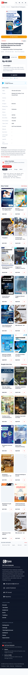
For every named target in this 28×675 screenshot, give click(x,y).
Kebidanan (5, 632)
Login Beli (14, 75)
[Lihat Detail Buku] (11, 214)
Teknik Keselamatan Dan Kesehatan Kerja (20, 504)
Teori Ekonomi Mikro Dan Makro (20, 355)
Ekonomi (8, 7)
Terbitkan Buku (18, 666)
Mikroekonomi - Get (20, 325)
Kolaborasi (5, 610)
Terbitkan (4, 615)
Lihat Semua (24, 186)
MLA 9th (10, 169)
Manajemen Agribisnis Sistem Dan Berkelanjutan (20, 388)
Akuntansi (20, 545)
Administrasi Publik (6, 545)
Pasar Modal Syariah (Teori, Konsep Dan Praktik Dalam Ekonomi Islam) (7, 327)
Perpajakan (5, 237)
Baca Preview (15, 36)
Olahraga (4, 627)
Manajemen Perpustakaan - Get (6, 475)
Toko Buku (3, 7)
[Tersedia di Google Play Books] (12, 190)
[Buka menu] (25, 2)
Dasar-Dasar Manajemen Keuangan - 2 (20, 447)
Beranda (4, 605)
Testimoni (3, 666)
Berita (4, 612)
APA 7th (5, 169)
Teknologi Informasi (7, 630)
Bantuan (12, 666)
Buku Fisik (14, 57)
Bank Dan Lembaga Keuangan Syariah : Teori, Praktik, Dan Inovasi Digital (6, 356)
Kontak (4, 617)
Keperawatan (5, 637)
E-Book (6, 57)
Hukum (4, 635)
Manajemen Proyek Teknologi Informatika (6, 505)
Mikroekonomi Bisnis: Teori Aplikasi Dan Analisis (7, 210)
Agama (13, 545)
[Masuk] (22, 2)
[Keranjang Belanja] (19, 2)
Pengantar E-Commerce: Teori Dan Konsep (20, 268)
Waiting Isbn (5, 625)
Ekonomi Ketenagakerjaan (19, 209)
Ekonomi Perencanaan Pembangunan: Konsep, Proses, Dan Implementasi (7, 269)
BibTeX (21, 169)
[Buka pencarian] (16, 2)
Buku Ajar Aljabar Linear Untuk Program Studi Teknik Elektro (7, 388)
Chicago (15, 169)
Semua (25, 542)
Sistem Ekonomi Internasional (6, 297)
